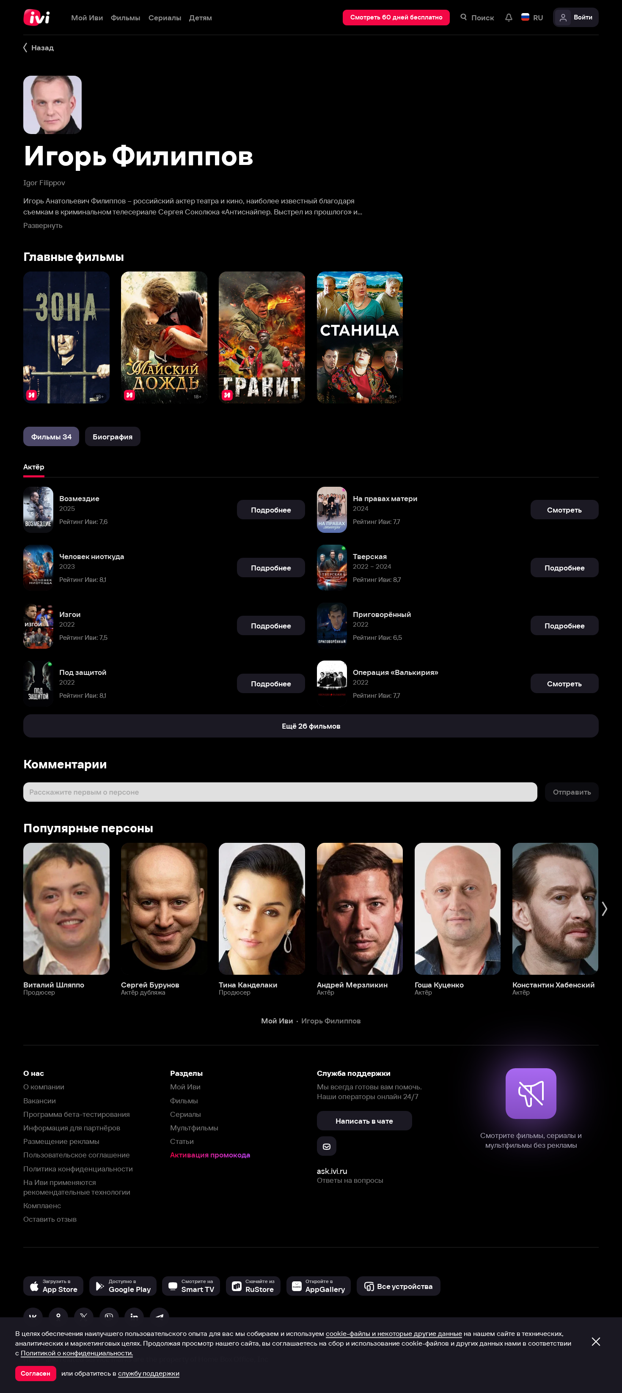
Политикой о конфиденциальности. (77, 1353)
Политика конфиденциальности (78, 1169)
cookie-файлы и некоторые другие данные (394, 1333)
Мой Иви (185, 1087)
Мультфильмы (194, 1128)
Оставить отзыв (50, 1219)
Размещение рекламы (61, 1141)
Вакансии (39, 1101)
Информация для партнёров (71, 1128)
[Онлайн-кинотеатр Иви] (39, 17)
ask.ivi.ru (332, 1171)
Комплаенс (42, 1205)
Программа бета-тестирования (76, 1114)
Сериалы (185, 1114)
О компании (43, 1087)
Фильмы (184, 1101)
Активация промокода (210, 1155)
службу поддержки (148, 1373)
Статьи (182, 1141)
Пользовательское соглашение (76, 1155)
